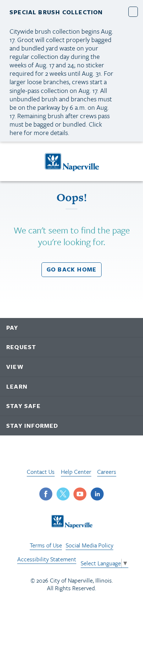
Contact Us (41, 471)
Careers (106, 471)
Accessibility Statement (46, 559)
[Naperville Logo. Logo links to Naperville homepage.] (72, 161)
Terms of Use (46, 545)
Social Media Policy (89, 545)
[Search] (130, 161)
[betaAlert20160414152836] (133, 11)
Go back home (71, 269)
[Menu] (14, 163)
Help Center (76, 471)
